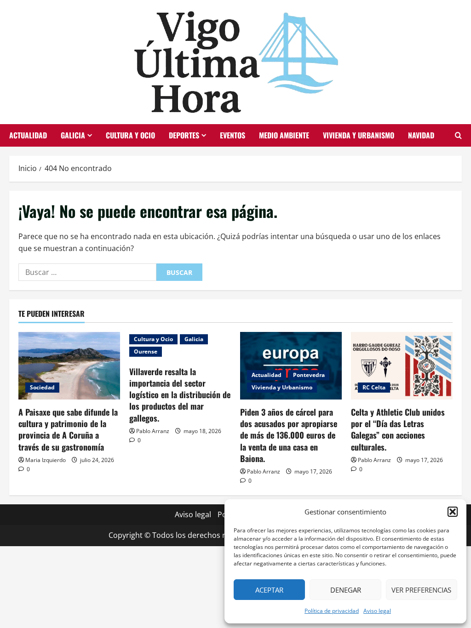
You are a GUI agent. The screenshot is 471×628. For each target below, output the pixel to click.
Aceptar (269, 589)
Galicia (73, 135)
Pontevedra (309, 375)
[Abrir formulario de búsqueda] (458, 135)
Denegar (345, 589)
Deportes (184, 135)
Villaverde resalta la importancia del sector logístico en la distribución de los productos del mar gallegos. (179, 394)
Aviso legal (377, 611)
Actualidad (28, 135)
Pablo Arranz (152, 431)
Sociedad (42, 387)
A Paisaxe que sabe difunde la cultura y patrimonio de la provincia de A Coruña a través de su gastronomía (68, 429)
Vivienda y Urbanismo (358, 135)
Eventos (232, 135)
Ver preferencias (421, 589)
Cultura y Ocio (130, 135)
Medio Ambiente (284, 135)
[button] (452, 511)
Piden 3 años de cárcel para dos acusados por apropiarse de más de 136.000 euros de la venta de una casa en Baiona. (288, 435)
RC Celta (373, 387)
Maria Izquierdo (45, 460)
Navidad (421, 135)
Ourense (145, 351)
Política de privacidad (331, 611)
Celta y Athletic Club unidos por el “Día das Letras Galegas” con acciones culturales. (398, 429)
